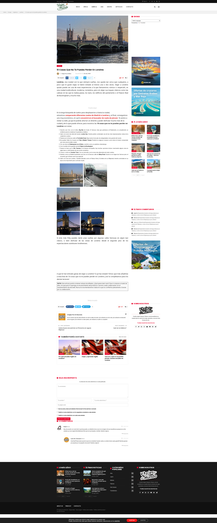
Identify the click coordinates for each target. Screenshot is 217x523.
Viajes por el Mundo (138, 222)
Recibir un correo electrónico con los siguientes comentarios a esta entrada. (77, 412)
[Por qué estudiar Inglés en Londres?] (69, 347)
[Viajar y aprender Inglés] (92, 347)
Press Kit (65, 1)
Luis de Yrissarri (76, 439)
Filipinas (112, 483)
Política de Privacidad (99, 510)
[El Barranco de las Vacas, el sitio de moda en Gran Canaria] (138, 129)
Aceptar (132, 520)
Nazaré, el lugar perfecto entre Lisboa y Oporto (72, 489)
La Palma (149, 133)
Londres (59, 66)
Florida (149, 167)
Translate (143, 22)
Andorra (134, 167)
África (86, 7)
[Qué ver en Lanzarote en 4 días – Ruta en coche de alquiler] (153, 147)
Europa (109, 7)
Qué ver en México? (119, 328)
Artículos (119, 7)
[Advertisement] (92, 102)
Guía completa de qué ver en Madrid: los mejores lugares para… (99, 472)
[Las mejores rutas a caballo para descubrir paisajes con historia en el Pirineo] (87, 490)
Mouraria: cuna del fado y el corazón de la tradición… (99, 481)
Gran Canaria (135, 133)
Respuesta (125, 433)
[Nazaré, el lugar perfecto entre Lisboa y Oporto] (138, 147)
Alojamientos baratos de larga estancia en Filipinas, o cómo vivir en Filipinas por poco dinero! (146, 224)
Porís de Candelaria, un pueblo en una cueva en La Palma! (72, 481)
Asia (102, 7)
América (94, 7)
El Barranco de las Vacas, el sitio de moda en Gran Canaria (72, 472)
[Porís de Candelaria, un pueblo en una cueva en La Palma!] (153, 129)
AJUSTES (117, 521)
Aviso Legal (79, 510)
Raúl (65, 427)
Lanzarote (150, 151)
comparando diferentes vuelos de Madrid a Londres (87, 115)
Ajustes (142, 520)
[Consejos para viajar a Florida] (153, 164)
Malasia (112, 480)
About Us (59, 1)
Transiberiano (113, 490)
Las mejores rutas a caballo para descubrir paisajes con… (99, 489)
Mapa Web (72, 510)
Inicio (78, 7)
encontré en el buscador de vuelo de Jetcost (99, 118)
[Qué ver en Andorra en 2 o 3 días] (138, 164)
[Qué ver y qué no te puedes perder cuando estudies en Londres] (115, 347)
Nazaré (134, 151)
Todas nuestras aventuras (146, 323)
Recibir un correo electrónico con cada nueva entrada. (72, 415)
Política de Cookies (88, 510)
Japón (111, 476)
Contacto (71, 1)
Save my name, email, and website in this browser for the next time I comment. (77, 408)
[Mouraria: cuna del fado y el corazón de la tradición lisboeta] (87, 481)
